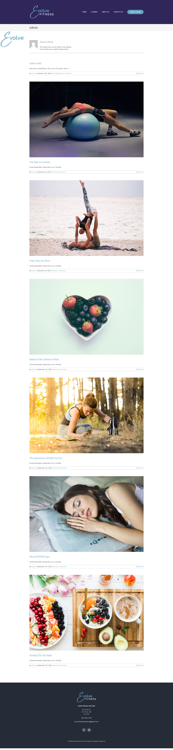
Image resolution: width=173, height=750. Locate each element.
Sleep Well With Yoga (39, 556)
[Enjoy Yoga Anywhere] (86, 218)
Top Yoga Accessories (39, 161)
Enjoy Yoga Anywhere (39, 260)
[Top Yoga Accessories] (86, 119)
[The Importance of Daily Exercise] (86, 415)
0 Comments (61, 172)
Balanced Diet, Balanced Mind (44, 359)
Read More (140, 73)
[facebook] (84, 730)
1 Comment (67, 73)
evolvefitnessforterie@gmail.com (86, 722)
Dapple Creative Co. (99, 741)
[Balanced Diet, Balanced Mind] (86, 317)
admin (34, 73)
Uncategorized (57, 73)
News (53, 172)
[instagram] (89, 730)
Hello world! (35, 63)
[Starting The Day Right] (86, 612)
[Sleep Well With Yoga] (86, 514)
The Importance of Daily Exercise (45, 457)
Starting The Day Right (40, 655)
